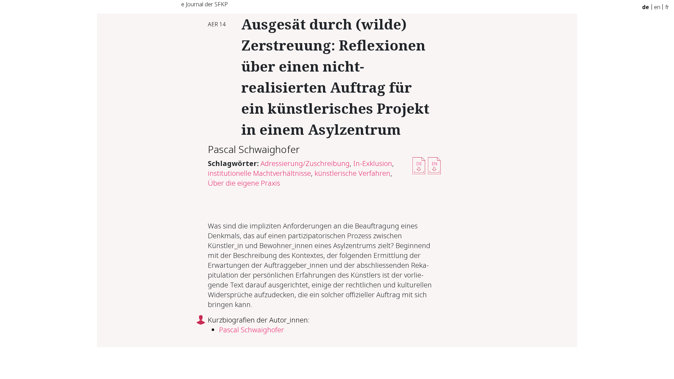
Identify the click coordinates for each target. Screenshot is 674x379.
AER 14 (217, 24)
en (657, 7)
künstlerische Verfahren (352, 173)
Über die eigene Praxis (244, 183)
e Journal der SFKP (204, 4)
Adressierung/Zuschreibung (305, 163)
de (645, 7)
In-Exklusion (372, 163)
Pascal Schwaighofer (254, 149)
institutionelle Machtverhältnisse (259, 173)
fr (667, 7)
